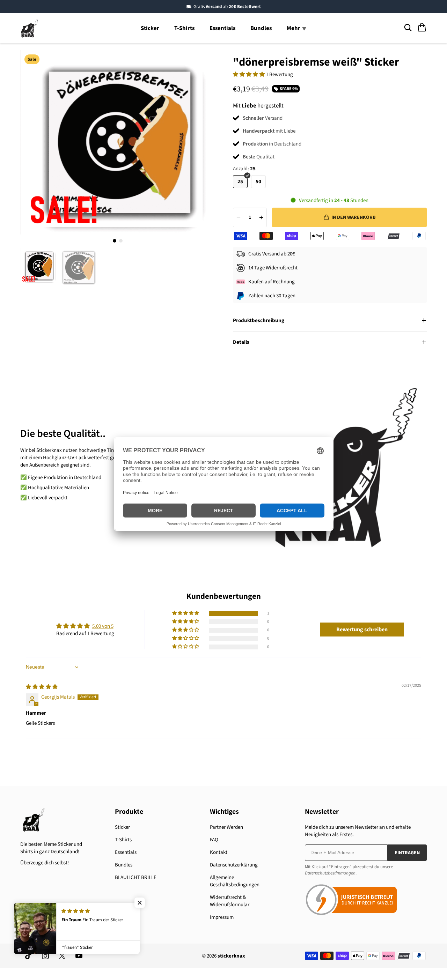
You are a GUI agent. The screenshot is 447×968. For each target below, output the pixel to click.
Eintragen (407, 852)
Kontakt (218, 852)
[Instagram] (45, 956)
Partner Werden (226, 827)
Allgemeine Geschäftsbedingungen (234, 881)
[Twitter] (62, 956)
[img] (42, 687)
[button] (249, 74)
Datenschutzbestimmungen (330, 873)
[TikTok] (29, 956)
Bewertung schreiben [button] (362, 629)
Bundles (261, 28)
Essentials (222, 28)
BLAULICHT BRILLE (135, 877)
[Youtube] (79, 956)
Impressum (222, 917)
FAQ (214, 839)
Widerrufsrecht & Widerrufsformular (229, 901)
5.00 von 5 (102, 626)
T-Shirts (184, 28)
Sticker (150, 28)
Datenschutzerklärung (234, 865)
